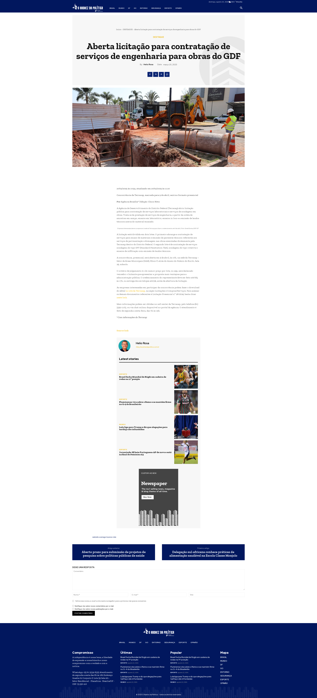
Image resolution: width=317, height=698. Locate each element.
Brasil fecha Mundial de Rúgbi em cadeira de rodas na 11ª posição (142, 377)
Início (118, 29)
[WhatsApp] (167, 74)
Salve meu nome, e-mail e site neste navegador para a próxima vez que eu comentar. (110, 601)
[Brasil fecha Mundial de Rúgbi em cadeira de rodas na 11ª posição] (186, 377)
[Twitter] (155, 74)
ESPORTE (123, 374)
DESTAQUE (128, 29)
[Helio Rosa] (126, 346)
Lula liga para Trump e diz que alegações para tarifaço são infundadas (143, 428)
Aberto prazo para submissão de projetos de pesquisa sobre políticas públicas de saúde (114, 553)
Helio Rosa (148, 64)
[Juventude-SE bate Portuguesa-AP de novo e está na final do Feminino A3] (186, 452)
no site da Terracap (135, 290)
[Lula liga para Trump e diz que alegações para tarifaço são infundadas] (186, 427)
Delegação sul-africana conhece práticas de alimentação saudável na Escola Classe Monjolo (203, 553)
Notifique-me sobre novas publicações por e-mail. (94, 609)
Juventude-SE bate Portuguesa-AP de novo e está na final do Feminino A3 (145, 453)
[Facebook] (149, 74)
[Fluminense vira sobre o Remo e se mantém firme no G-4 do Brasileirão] (186, 402)
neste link (122, 297)
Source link (123, 330)
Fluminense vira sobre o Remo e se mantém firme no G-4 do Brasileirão (145, 403)
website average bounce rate (104, 537)
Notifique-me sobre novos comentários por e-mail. (94, 606)
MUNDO (122, 424)
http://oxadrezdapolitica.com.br (147, 347)
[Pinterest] (161, 74)
